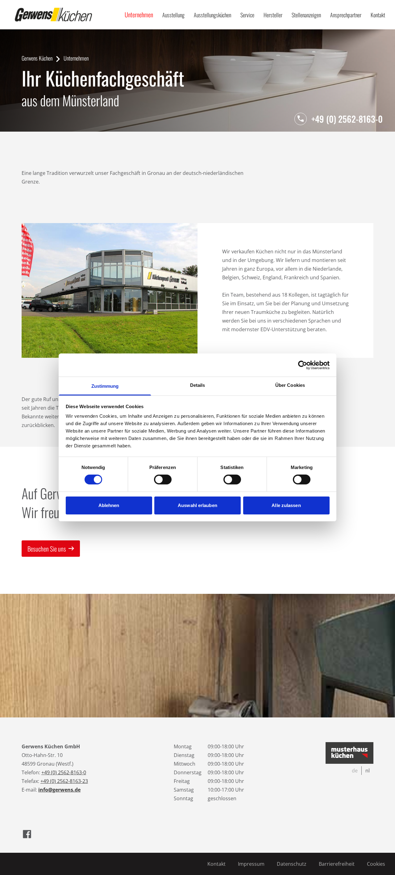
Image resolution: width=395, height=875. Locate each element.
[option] (355, 770)
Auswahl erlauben (197, 505)
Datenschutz (291, 863)
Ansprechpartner (345, 15)
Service (247, 15)
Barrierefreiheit (337, 863)
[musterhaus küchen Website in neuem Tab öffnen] (349, 753)
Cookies (376, 863)
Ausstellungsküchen (212, 15)
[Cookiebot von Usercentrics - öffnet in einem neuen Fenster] (303, 365)
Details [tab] (197, 385)
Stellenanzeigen (306, 15)
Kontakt (378, 15)
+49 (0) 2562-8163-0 (347, 118)
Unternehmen (139, 14)
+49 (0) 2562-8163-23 (64, 781)
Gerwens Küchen (37, 58)
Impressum (251, 863)
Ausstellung (173, 15)
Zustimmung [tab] (105, 386)
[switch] (163, 479)
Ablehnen (108, 505)
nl (367, 770)
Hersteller (273, 15)
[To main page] (53, 15)
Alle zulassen (286, 505)
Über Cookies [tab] (290, 385)
